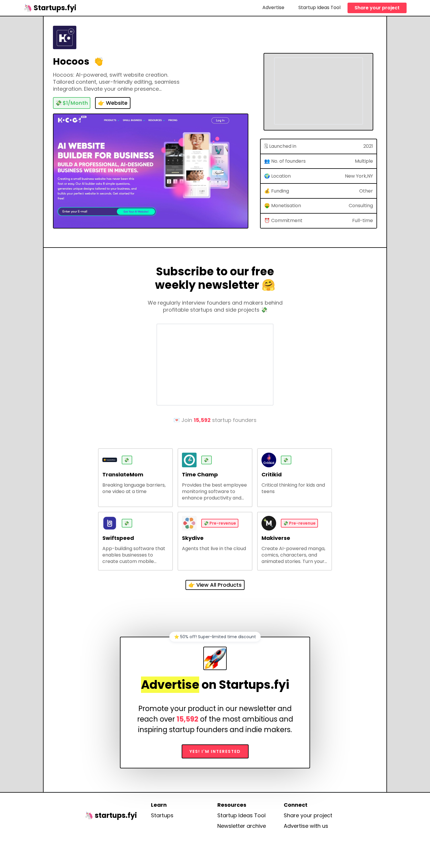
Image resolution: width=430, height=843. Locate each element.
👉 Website (113, 103)
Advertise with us (306, 826)
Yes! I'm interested (215, 751)
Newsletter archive (241, 826)
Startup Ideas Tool (319, 7)
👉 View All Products (215, 584)
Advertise (273, 7)
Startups (162, 815)
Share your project (377, 7)
